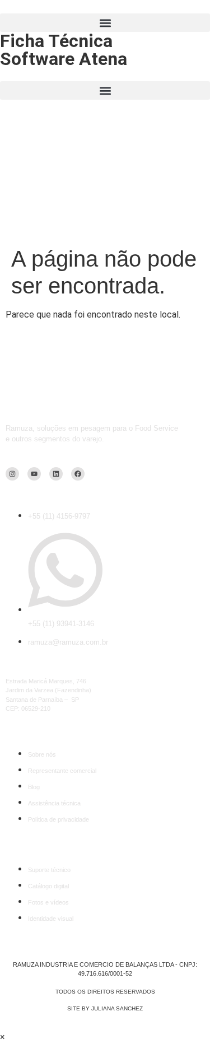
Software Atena (63, 58)
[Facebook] (78, 474)
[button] (105, 22)
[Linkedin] (56, 474)
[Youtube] (34, 474)
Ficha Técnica (56, 41)
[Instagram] (12, 474)
